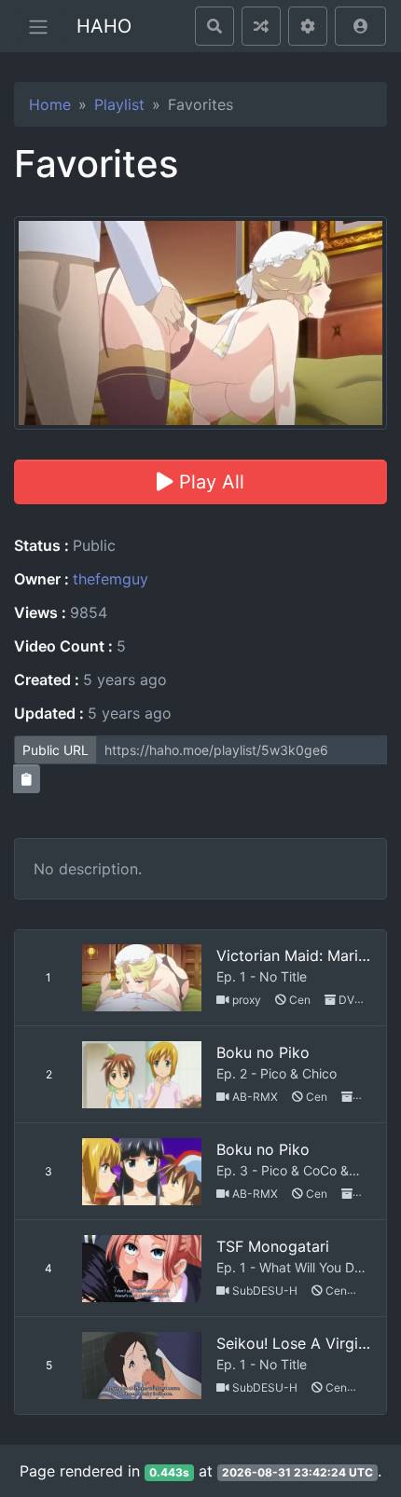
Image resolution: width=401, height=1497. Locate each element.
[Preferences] (307, 26)
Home (50, 104)
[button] (360, 26)
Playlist (119, 104)
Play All (208, 482)
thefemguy (110, 579)
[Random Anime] (261, 26)
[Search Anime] (214, 26)
